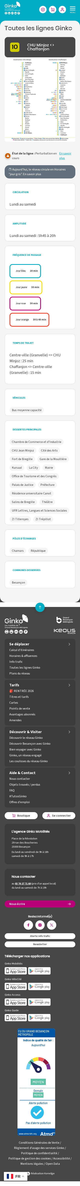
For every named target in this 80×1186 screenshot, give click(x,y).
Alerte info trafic (40, 936)
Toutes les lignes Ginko (24, 667)
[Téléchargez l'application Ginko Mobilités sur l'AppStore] (16, 971)
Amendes (15, 720)
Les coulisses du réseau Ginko (28, 761)
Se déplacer (19, 644)
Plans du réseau (19, 673)
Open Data (53, 1164)
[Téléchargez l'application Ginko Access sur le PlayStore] (39, 1002)
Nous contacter (19, 779)
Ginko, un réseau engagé (25, 755)
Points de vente (19, 708)
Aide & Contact (22, 773)
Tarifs (14, 685)
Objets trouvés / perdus (24, 784)
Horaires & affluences (23, 656)
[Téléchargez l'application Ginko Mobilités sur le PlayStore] (39, 971)
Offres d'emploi (19, 802)
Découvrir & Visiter (25, 732)
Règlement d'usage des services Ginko (39, 1148)
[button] (40, 99)
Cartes (13, 703)
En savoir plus (65, 155)
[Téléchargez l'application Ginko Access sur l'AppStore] (16, 1002)
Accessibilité (61, 1158)
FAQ (12, 790)
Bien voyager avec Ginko (25, 749)
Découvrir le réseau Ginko (26, 738)
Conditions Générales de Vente (39, 1143)
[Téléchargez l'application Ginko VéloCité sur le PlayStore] (39, 986)
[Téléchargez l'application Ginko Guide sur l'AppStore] (16, 1018)
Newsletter (40, 944)
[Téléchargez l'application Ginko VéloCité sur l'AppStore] (16, 986)
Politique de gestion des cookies (29, 1158)
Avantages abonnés (22, 714)
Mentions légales (31, 1164)
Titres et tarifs (19, 697)
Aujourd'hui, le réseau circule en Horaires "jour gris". (37, 171)
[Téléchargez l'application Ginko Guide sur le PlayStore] (39, 1018)
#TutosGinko (18, 796)
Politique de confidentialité (39, 1153)
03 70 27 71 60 (23, 884)
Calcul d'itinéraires (21, 650)
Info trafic (16, 662)
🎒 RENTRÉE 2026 (21, 691)
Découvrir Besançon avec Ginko (29, 744)
